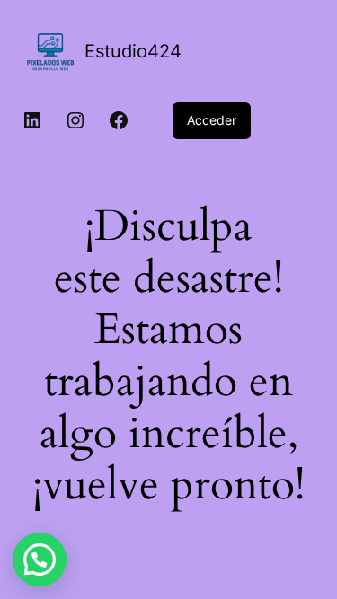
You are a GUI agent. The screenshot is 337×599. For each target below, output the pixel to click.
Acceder (211, 120)
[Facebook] (118, 120)
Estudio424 (133, 51)
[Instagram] (75, 120)
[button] (40, 559)
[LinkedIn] (32, 120)
